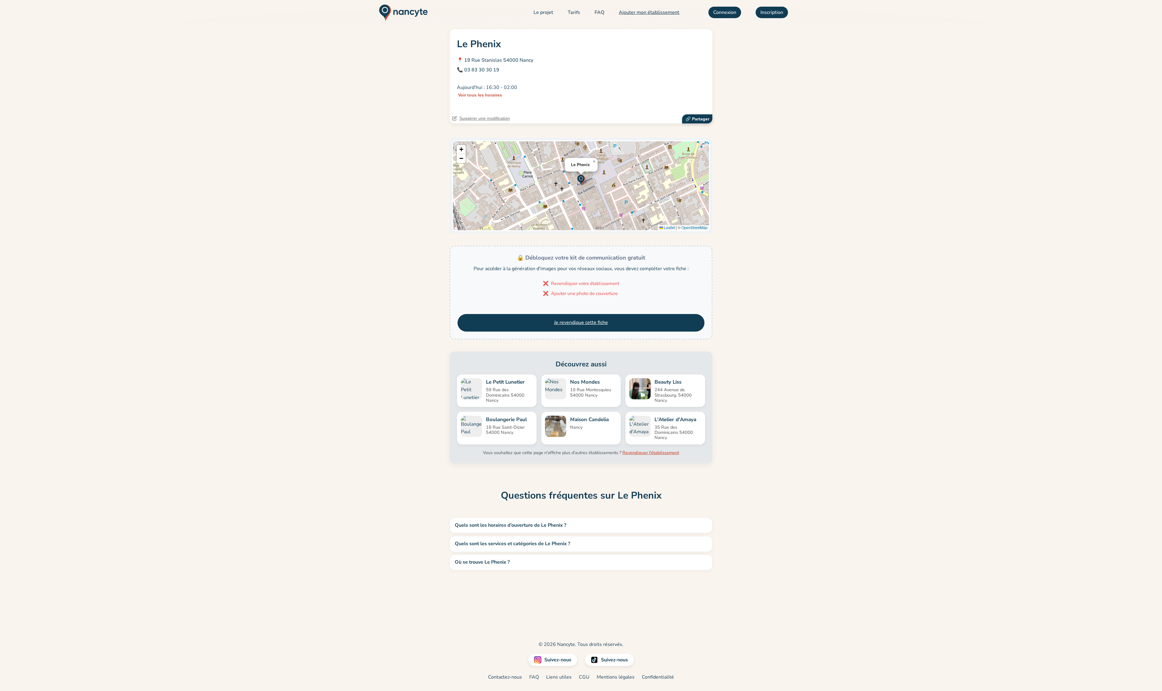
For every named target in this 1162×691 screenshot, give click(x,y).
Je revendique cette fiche (581, 322)
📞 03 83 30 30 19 (478, 70)
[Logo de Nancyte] (401, 13)
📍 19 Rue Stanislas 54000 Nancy (495, 60)
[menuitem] (543, 13)
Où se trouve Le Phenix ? (482, 562)
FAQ (599, 12)
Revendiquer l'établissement (650, 453)
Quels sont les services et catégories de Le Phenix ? (512, 543)
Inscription (771, 12)
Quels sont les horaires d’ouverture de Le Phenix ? (510, 525)
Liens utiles (559, 677)
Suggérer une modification (484, 118)
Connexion (724, 12)
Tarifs (574, 12)
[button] (581, 179)
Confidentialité (658, 677)
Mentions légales (616, 677)
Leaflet (669, 227)
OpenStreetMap (694, 227)
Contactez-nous (505, 677)
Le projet (543, 12)
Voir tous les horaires (480, 95)
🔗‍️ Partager (697, 118)
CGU (584, 677)
